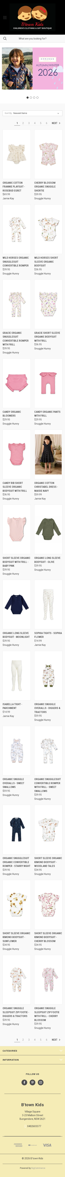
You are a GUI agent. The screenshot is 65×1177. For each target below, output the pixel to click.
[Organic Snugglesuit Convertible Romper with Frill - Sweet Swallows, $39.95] (48, 751)
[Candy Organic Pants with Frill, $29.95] (48, 383)
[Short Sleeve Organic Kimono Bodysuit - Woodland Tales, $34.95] (48, 829)
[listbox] (37, 113)
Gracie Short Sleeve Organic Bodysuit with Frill (47, 336)
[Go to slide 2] (31, 98)
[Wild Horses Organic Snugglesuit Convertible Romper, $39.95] (16, 229)
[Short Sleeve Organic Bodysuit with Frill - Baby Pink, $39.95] (16, 529)
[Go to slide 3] (34, 98)
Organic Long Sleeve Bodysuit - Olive (47, 560)
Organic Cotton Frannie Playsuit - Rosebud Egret (14, 186)
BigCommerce (38, 1168)
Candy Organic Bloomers (12, 413)
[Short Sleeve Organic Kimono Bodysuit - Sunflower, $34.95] (16, 905)
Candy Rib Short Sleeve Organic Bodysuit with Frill (15, 486)
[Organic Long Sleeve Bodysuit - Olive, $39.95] (48, 529)
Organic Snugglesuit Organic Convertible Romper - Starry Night (16, 862)
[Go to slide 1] (28, 98)
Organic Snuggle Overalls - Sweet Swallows (13, 783)
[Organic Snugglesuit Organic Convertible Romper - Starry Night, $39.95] (16, 829)
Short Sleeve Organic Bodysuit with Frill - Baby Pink (16, 561)
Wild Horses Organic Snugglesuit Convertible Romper (16, 261)
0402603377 (34, 1126)
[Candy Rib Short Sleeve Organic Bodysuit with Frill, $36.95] (16, 454)
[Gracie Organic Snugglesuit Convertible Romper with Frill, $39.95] (16, 304)
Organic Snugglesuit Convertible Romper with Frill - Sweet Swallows (47, 785)
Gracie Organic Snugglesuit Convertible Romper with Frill (16, 338)
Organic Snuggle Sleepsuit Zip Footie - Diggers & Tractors (16, 1012)
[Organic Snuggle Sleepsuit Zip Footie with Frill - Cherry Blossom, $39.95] (48, 980)
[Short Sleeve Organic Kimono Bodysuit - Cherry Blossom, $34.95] (48, 905)
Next (55, 123)
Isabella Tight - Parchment (12, 706)
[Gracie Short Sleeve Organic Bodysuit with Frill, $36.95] (48, 304)
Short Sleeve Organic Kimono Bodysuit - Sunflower (16, 937)
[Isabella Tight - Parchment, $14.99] (16, 676)
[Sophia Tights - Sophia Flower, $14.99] (48, 604)
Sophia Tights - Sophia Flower (48, 635)
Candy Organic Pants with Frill (47, 413)
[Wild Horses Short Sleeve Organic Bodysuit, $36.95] (48, 229)
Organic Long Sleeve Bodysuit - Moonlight (16, 635)
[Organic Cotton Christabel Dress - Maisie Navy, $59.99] (48, 454)
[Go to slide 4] (37, 98)
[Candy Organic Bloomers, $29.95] (16, 383)
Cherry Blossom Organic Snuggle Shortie (45, 186)
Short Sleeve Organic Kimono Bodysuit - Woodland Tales (48, 862)
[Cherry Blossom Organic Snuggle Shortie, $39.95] (48, 154)
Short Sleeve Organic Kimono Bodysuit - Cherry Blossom (48, 937)
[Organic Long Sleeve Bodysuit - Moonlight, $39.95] (16, 604)
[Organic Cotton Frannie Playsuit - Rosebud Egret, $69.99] (16, 154)
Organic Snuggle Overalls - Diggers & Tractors (47, 708)
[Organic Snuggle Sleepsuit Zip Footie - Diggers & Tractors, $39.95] (16, 980)
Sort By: (8, 113)
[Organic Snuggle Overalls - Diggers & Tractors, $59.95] (48, 676)
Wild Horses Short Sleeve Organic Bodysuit (46, 261)
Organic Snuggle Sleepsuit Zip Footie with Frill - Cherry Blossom (46, 1014)
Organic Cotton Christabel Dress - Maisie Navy (46, 486)
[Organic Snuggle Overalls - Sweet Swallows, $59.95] (16, 751)
